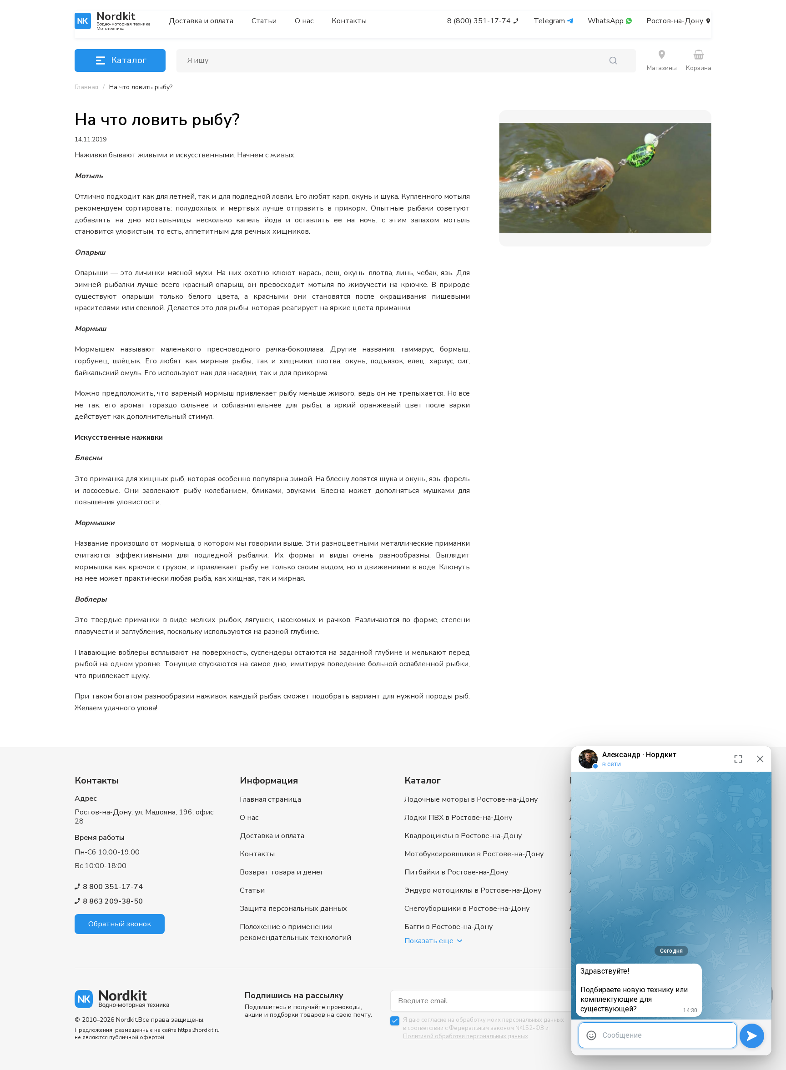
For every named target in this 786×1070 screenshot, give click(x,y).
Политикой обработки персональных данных (465, 1036)
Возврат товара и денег (281, 872)
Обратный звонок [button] (119, 924)
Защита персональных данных (293, 909)
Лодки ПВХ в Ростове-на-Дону (458, 818)
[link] (140, 87)
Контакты (349, 20)
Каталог (128, 60)
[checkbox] (394, 1020)
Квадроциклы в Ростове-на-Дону (463, 836)
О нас (304, 20)
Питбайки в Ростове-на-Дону (456, 872)
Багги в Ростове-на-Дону (448, 927)
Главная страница (270, 799)
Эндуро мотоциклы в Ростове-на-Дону (472, 890)
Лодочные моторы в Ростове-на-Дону (471, 799)
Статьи (264, 20)
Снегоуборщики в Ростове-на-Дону (466, 909)
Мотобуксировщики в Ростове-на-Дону (474, 854)
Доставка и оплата (201, 20)
